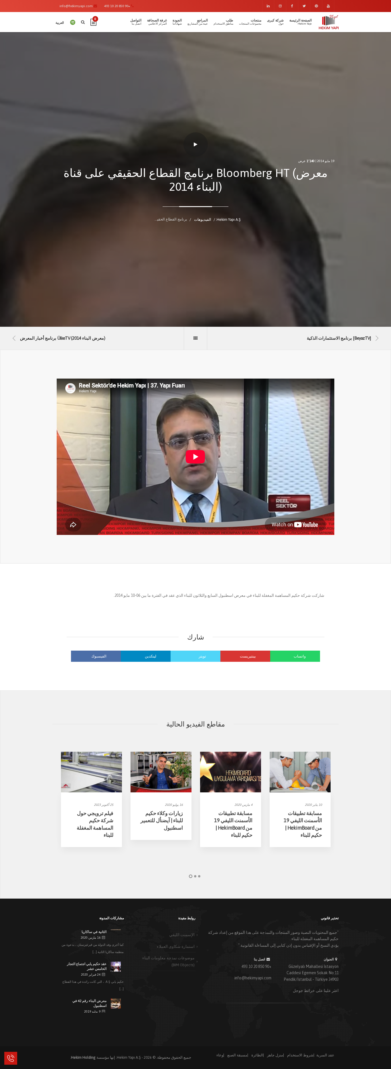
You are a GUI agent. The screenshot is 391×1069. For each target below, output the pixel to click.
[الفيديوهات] (195, 338)
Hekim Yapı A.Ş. (128, 1057)
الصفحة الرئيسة (300, 21)
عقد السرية (325, 1055)
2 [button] (195, 876)
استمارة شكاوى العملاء (176, 946)
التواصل (135, 21)
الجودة (177, 21)
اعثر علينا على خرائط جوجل (316, 990)
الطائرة (257, 1055)
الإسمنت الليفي (182, 934)
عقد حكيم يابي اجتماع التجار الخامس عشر (86, 966)
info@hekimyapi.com (252, 978)
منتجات (250, 21)
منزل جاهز (275, 1055)
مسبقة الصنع (237, 1055)
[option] (91, 799)
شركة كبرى (275, 21)
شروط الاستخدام (300, 1055)
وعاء (219, 1055)
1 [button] (190, 876)
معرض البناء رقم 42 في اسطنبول (89, 1003)
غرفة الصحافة (157, 21)
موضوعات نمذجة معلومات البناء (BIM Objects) (168, 961)
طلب (223, 21)
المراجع (197, 21)
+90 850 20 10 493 (256, 966)
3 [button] (199, 876)
